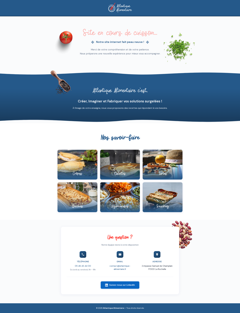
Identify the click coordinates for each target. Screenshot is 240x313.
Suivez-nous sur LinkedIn (122, 285)
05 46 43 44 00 (83, 266)
